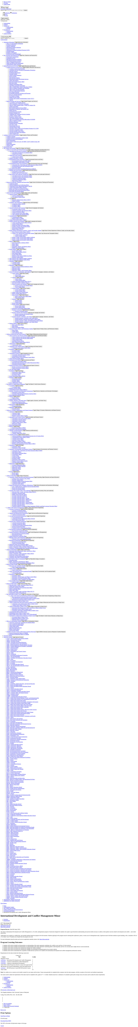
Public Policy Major (13, 590)
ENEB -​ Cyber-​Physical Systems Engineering (16, 736)
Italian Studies (15, 295)
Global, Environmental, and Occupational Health (20, 571)
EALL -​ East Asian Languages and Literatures (16, 720)
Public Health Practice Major (18, 567)
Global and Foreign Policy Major (16, 586)
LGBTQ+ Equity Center (14, 115)
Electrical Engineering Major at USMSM (18, 633)
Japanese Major (18, 300)
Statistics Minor (15, 470)
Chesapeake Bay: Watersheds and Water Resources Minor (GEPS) (27, 450)
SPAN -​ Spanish (10, 875)
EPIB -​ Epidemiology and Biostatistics (15, 754)
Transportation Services (14, 126)
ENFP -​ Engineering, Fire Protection (14, 742)
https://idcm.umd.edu (5, 927)
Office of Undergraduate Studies (13, 621)
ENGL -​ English (10, 743)
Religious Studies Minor (17, 257)
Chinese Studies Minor (20, 280)
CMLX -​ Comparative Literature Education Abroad (18, 691)
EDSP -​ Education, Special (12, 730)
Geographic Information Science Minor (21, 354)
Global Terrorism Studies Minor (16, 358)
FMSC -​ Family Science (11, 758)
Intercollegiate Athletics (14, 77)
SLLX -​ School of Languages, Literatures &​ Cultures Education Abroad (22, 871)
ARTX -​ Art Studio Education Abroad (15, 664)
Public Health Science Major (18, 582)
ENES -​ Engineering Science (13, 740)
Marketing (11, 407)
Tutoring (11, 99)
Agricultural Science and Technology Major (22, 175)
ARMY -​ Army (9, 659)
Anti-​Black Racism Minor (18, 341)
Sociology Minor (16, 381)
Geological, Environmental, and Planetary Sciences (20, 449)
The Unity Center (13, 124)
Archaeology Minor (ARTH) (18, 204)
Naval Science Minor (14, 630)
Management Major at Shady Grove (20, 618)
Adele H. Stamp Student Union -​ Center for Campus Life (22, 105)
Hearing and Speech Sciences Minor (20, 368)
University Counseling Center (16, 129)
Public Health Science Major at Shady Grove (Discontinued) (23, 614)
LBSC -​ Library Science (11, 818)
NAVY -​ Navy (9, 837)
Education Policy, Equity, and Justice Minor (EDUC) (24, 492)
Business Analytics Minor (15, 388)
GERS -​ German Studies (12, 766)
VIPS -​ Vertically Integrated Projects (14, 893)
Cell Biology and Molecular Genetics (17, 429)
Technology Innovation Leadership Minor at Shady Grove (25, 610)
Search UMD (4, 10)
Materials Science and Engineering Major (21, 539)
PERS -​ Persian (9, 844)
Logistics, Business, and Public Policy (17, 400)
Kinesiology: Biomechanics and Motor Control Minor (24, 576)
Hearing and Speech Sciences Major (20, 366)
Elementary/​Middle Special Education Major (22, 481)
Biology (11, 426)
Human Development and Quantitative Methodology (21, 485)
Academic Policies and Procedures (11, 135)
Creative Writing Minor (17, 224)
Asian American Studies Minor (16, 625)
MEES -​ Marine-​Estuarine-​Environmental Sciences (17, 826)
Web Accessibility (7, 1003)
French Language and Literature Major (24, 285)
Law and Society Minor (14, 369)
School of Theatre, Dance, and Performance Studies (21, 328)
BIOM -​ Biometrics (10, 670)
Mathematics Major (16, 467)
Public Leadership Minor (14, 589)
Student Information (10, 144)
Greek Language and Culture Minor (20, 213)
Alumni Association (13, 106)
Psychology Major (16, 374)
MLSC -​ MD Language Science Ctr (14, 831)
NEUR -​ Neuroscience (11, 838)
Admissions (7, 13)
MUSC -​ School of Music (12, 835)
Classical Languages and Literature (17, 207)
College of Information (11, 549)
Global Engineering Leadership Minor (18, 536)
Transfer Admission (10, 46)
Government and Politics (14, 360)
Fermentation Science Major (18, 171)
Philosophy (11, 265)
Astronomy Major (16, 413)
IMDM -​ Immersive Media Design (14, 796)
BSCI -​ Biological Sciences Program (14, 674)
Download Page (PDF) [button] (6, 1020)
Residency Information (11, 52)
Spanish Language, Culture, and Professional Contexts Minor (29, 320)
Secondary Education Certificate (19, 495)
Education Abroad (13, 71)
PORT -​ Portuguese (10, 855)
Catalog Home (6, 4)
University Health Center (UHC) (16, 131)
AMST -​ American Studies (12, 647)
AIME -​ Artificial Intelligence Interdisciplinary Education (19, 645)
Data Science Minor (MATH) (18, 466)
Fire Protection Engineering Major (20, 530)
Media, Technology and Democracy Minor (19, 561)
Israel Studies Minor (16, 253)
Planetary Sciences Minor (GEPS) (20, 461)
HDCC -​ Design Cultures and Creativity (15, 775)
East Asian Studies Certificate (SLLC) (20, 282)
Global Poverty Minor (17, 154)
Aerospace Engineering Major (19, 510)
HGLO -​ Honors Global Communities (15, 782)
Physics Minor (15, 474)
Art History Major (16, 205)
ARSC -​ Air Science (11, 660)
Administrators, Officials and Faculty (11, 899)
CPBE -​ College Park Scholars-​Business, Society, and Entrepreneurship (22, 698)
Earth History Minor (16, 452)
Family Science (12, 568)
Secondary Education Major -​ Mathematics (21, 499)
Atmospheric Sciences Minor (18, 421)
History (11, 241)
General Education (7, 146)
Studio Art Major (16, 201)
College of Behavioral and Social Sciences (16, 334)
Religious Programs (13, 122)
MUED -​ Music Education (12, 832)
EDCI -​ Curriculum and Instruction (14, 722)
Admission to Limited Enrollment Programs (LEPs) (18, 50)
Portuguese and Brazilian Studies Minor (21, 308)
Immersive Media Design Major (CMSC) (21, 442)
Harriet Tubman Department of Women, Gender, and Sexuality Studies (25, 230)
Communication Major (17, 217)
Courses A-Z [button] (6, 26)
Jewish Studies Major (17, 250)
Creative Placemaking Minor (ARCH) (18, 187)
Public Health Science (14, 580)
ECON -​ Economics (11, 721)
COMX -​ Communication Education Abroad (16, 696)
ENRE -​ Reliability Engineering (13, 749)
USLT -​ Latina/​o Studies (11, 891)
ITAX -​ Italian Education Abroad (13, 804)
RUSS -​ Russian (10, 864)
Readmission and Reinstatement (13, 54)
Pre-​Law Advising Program (15, 94)
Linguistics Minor (16, 263)
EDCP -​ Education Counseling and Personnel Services (18, 723)
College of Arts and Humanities (13, 192)
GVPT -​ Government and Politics (14, 771)
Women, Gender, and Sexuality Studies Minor (22, 240)
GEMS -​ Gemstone (10, 762)
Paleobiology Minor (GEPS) (18, 459)
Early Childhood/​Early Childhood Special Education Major (25, 486)
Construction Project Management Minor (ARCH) (20, 186)
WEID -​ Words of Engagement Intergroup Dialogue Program (20, 894)
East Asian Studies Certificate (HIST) (20, 242)
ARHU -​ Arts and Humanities (13, 656)
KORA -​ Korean (10, 811)
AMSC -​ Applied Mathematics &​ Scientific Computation (19, 646)
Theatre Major (15, 331)
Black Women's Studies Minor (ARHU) (21, 232)
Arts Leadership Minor (17, 332)
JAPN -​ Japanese (10, 806)
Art (10, 198)
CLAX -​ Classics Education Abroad (14, 689)
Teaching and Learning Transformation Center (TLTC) (21, 98)
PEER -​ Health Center (11, 842)
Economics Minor (16, 352)
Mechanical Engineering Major (19, 541)
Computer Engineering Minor (19, 524)
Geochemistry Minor (16, 454)
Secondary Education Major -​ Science (20, 501)
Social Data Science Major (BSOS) (17, 376)
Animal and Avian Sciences (15, 155)
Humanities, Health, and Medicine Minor (21, 246)
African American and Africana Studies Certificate (23, 337)
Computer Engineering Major (18, 522)
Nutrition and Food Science (15, 170)
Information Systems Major (18, 392)
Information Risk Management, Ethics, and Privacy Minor (22, 551)
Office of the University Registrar (16, 89)
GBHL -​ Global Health (11, 761)
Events (6, 15)
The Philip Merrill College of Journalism (15, 558)
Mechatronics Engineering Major (19, 511)
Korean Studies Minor (17, 303)
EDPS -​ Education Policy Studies (13, 729)
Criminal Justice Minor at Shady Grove (21, 605)
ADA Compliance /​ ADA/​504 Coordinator (19, 104)
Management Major (16, 406)
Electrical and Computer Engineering (17, 521)
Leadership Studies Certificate (19, 482)
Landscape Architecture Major (19, 178)
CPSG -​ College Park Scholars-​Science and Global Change (19, 712)
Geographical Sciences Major (18, 356)
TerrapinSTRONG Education (16, 123)
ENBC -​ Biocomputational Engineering (15, 734)
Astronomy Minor (16, 414)
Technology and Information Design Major (19, 556)
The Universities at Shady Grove (13, 594)
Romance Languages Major (21, 311)
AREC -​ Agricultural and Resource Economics (17, 655)
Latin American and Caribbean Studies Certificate (20, 258)
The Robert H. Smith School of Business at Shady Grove (22, 615)
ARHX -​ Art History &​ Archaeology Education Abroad (19, 658)
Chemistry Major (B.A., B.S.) (19, 433)
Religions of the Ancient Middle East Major (22, 255)
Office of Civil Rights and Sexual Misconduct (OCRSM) (22, 119)
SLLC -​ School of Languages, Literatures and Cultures (18, 870)
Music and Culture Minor (18, 324)
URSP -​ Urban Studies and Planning (14, 890)
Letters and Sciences (13, 80)
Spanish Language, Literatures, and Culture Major (26, 318)
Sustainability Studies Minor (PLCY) (17, 592)
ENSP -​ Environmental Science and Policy (16, 751)
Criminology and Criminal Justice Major (21, 347)
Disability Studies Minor (17, 480)
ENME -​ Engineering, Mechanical (14, 747)
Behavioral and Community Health (17, 565)
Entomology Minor (16, 446)
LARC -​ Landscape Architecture (13, 814)
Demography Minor (16, 378)
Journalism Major (13, 560)
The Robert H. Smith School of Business (15, 384)
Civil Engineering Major (17, 517)
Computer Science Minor (18, 439)
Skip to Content (7, 1)
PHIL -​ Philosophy (10, 845)
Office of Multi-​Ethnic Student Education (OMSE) (20, 87)
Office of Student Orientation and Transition (19, 88)
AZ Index (5, 3)
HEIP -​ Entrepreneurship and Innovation (15, 778)
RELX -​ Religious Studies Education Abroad (16, 863)
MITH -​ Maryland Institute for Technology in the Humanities (20, 828)
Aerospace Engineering (14, 509)
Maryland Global (13, 83)
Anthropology (12, 343)
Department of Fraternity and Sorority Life (18, 109)
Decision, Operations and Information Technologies (21, 391)
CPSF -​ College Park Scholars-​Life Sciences (16, 711)
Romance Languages (17, 309)
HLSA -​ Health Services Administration (15, 788)
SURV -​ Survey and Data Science (14, 880)
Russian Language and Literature (19, 312)
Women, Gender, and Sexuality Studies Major (22, 238)
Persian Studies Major (20, 305)
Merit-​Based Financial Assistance (13, 59)
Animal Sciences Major (17, 156)
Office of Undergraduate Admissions (14, 43)
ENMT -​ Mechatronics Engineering (14, 748)
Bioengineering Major (17, 534)
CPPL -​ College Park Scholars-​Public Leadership (17, 707)
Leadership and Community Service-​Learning (19, 114)
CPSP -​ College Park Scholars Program (15, 714)
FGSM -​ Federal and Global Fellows (14, 756)
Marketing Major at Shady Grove (19, 619)
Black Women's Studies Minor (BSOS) (21, 342)
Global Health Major (16, 572)
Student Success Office (14, 97)
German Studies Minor (20, 291)
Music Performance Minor (18, 327)
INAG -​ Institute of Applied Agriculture (15, 798)
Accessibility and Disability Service (17, 102)
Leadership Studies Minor (18, 483)
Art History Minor (16, 206)
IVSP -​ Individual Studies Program (14, 805)
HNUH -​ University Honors (12, 792)
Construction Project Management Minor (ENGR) (23, 518)
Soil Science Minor (16, 167)
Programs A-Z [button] (6, 29)
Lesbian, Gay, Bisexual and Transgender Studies (23, 233)
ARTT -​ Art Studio (10, 663)
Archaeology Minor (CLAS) (18, 209)
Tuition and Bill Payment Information (14, 63)
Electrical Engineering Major (18, 526)
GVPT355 (3, 961)
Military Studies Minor (14, 629)
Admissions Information (8, 42)
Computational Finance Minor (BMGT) (18, 389)
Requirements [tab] (6, 920)
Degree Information (10, 140)
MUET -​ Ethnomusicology (12, 833)
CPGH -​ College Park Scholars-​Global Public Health (18, 703)
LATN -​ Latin (9, 817)
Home (4, 905)
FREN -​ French (9, 760)
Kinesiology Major (16, 575)
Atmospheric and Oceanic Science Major (21, 418)
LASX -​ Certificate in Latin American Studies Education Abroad (21, 815)
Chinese (14, 277)
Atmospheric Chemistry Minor (19, 419)
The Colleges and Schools (9, 148)
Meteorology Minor (16, 423)
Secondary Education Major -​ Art (19, 497)
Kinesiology (12, 574)
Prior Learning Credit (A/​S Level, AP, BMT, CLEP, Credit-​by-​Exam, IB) (23, 141)
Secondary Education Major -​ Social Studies (22, 502)
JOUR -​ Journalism (10, 807)
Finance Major (15, 397)
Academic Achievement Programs (17, 68)
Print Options (4, 903)
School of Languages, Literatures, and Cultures (20, 271)
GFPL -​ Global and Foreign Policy (14, 767)
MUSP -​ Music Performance (12, 836)
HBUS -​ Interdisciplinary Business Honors (16, 774)
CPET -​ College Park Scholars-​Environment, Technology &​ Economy (22, 701)
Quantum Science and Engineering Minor (21, 528)
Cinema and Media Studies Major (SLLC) (21, 281)
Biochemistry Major (16, 431)
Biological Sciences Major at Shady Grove (19, 601)
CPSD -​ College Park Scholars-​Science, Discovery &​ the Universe (21, 709)
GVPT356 (3, 963)
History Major (15, 244)
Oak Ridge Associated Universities (17, 85)
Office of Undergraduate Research (17, 90)
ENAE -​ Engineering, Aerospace (13, 732)
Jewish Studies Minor (17, 254)
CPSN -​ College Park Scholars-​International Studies (18, 713)
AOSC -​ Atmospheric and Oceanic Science (16, 651)
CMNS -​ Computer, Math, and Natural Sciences (17, 692)
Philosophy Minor (16, 269)
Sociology (11, 377)
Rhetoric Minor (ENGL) (17, 229)
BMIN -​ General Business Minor (13, 673)
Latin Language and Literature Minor (20, 214)
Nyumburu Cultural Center (15, 116)
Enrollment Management (14, 72)
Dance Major (15, 330)
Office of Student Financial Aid (13, 62)
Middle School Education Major (19, 494)
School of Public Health (11, 564)
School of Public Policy (11, 583)
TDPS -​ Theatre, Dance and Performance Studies (17, 881)
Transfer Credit (9, 145)
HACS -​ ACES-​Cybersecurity (13, 773)
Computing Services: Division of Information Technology (22, 70)
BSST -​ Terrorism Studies (12, 677)
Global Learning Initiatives (15, 75)
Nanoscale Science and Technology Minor (18, 544)
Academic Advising (10, 136)
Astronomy (11, 411)
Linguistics (11, 261)
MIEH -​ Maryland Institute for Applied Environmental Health (20, 827)
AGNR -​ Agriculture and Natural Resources (16, 642)
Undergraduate (6, 23)
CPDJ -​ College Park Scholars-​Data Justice (16, 700)
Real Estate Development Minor (16, 191)
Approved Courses (7, 637)
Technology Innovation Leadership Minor (18, 557)
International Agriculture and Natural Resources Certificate (22, 168)
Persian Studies (15, 304)
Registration (9, 143)
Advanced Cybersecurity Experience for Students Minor (22, 622)
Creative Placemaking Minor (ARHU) (18, 219)
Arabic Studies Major (20, 276)
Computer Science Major (17, 438)
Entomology (12, 445)
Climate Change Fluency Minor (19, 422)
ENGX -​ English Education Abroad (14, 744)
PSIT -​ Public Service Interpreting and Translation (17, 857)
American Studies (13, 194)
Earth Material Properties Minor (19, 453)
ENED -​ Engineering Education (13, 738)
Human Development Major (18, 488)
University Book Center (14, 127)
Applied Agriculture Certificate (16, 158)
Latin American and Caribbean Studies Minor (19, 259)
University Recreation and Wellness (17, 132)
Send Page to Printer (5, 1016)
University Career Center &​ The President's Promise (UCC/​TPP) (24, 128)
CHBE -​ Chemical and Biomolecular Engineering (17, 679)
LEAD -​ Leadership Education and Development (17, 819)
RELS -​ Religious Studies (12, 862)
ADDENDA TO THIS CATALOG (11, 901)
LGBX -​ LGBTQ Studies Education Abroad (16, 822)
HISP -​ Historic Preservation (12, 784)
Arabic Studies (15, 273)
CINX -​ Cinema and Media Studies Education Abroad (18, 686)
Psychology (12, 370)
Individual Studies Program (15, 627)
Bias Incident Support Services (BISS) (18, 107)
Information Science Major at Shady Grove (22, 609)
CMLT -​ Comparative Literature (13, 690)
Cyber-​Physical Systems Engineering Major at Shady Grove (25, 598)
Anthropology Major (16, 345)
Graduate (5, 24)
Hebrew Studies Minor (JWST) (19, 252)
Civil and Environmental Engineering (17, 516)
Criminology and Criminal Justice (16, 346)
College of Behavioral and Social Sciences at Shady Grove (22, 602)
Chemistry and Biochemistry (15, 430)
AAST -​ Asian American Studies (13, 639)
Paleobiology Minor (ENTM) (18, 447)
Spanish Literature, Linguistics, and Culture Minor (26, 322)
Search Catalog (4, 38)
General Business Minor (14, 399)
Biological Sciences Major (15, 425)
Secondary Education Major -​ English (20, 498)
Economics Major (16, 350)
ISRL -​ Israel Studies (11, 801)
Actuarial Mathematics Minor (18, 465)
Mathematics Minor (16, 469)
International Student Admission (13, 47)
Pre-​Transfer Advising (14, 96)
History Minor (15, 245)
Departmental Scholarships (12, 56)
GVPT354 (3, 960)
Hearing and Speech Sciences (16, 365)
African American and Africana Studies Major (22, 338)
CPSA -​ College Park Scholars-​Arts (14, 708)
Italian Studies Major (19, 297)
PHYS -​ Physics (10, 851)
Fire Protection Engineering (15, 529)
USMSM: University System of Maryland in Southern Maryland (21, 631)
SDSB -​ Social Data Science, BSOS (14, 866)
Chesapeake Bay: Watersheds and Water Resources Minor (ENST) (27, 165)
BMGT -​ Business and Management (14, 672)
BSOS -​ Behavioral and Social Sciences (15, 676)
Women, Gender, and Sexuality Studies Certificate (23, 237)
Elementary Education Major (18, 493)
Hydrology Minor (16, 458)
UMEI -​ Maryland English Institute (14, 888)
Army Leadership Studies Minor (16, 623)
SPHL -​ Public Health (11, 877)
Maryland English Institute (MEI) (16, 81)
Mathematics (12, 463)
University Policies (7, 635)
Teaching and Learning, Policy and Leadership (19, 490)
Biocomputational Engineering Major (20, 533)
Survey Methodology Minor (15, 382)
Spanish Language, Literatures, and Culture (22, 316)
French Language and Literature (19, 284)
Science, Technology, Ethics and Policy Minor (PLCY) (21, 591)
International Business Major (18, 402)
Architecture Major (13, 183)
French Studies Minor (20, 286)
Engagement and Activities (15, 111)
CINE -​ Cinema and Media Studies (14, 685)
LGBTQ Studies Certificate (21, 234)
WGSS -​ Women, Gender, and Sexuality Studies (17, 895)
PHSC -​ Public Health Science (13, 850)
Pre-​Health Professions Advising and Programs (19, 93)
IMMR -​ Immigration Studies (13, 797)
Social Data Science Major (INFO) (17, 555)
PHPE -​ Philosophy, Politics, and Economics (16, 848)
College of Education (11, 475)
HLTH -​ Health (9, 791)
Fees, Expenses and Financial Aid (11, 55)
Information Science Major (15, 552)
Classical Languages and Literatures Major (21, 210)
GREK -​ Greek (9, 770)
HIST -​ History (9, 785)
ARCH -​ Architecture (11, 654)
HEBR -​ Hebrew (10, 776)
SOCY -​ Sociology (10, 873)
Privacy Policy (6, 1004)
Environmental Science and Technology (18, 163)
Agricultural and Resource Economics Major (22, 152)
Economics (11, 349)
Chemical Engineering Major (18, 514)
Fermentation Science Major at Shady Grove (19, 613)
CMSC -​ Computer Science (12, 694)
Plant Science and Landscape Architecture (18, 174)
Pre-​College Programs (14, 92)
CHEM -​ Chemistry (10, 681)
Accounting (12, 385)
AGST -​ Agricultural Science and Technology (16, 643)
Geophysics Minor (16, 457)
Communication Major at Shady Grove (18, 611)
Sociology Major (16, 380)
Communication (12, 215)
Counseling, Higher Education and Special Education (21, 477)
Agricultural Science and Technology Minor (22, 177)
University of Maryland (6, 8)
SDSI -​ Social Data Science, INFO (14, 867)
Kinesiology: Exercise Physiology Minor (21, 578)
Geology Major (15, 455)
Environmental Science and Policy (17, 159)
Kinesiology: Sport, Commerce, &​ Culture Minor (23, 579)
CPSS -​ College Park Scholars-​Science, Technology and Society (21, 716)
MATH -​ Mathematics (11, 824)
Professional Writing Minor (18, 227)
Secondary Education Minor (18, 505)
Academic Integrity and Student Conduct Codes (17, 137)
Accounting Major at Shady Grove (20, 617)
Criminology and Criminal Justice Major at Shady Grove (25, 603)
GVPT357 (3, 968)
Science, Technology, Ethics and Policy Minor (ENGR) (21, 547)
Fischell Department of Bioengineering (18, 532)
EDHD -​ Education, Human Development (16, 726)
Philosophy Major (16, 268)
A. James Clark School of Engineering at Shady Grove (21, 595)
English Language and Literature (16, 221)
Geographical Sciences (14, 353)
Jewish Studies (12, 249)
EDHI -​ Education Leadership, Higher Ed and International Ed (20, 727)
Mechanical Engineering (14, 540)
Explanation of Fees (10, 58)
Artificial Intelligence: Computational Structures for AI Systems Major (28, 436)
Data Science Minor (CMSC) (18, 441)
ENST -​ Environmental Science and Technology (17, 752)
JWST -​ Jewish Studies (11, 809)
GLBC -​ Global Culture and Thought (14, 769)
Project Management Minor (18, 520)
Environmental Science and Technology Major (22, 166)
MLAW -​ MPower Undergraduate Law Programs (17, 829)
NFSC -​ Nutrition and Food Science (14, 840)
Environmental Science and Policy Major (21, 160)
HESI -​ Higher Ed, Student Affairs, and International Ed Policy (20, 779)
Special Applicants (10, 48)
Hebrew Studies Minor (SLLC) (19, 293)
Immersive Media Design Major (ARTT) (21, 199)
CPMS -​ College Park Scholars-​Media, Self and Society (19, 705)
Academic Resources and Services (14, 67)
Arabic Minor (18, 274)
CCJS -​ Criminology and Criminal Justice (15, 678)
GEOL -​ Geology (10, 765)
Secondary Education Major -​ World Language (22, 503)
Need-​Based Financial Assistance (13, 60)
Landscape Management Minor (19, 179)
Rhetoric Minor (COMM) (18, 218)
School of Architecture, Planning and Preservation (17, 182)
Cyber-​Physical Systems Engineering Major (22, 525)
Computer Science (13, 434)
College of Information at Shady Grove (18, 606)
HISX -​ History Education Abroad (14, 787)
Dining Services (12, 110)
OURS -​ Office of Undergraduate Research (16, 841)
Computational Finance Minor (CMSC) (21, 437)
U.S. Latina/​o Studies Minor (18, 197)
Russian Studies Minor (20, 315)
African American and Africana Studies (18, 335)
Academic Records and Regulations (14, 139)
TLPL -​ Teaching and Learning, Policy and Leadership (18, 885)
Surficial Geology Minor (17, 462)
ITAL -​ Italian (9, 802)
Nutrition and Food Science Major (20, 173)
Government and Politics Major (19, 361)
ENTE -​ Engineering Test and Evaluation (15, 753)
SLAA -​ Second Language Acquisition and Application (18, 868)
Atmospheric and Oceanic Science (17, 417)
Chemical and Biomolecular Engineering (18, 513)
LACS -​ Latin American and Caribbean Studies (17, 813)
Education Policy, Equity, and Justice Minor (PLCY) (21, 585)
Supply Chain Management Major (20, 403)
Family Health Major (17, 570)
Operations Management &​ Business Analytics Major (24, 393)
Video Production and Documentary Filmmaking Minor (21, 562)
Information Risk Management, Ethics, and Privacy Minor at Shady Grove (29, 608)
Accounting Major (16, 387)
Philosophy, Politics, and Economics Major (22, 270)
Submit (25, 10)
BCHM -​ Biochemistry (11, 668)
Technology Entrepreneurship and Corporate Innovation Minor (23, 548)
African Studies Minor (17, 339)
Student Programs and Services (13, 101)
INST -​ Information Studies (12, 800)
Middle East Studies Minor (18, 247)
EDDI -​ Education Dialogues (13, 725)
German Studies (15, 288)
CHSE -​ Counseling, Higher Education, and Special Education (20, 683)
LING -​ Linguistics (10, 823)
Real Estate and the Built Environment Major (19, 190)
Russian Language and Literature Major (24, 314)
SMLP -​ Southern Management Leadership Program (18, 872)
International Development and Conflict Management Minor (25, 362)
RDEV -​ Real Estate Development (14, 860)
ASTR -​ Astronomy (10, 667)
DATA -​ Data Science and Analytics (14, 718)
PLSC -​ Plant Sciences (11, 854)
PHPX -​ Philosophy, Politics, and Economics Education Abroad (20, 849)
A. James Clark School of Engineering (15, 507)
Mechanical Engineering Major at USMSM (19, 634)
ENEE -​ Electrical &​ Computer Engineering (16, 739)
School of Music (13, 323)
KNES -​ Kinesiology (11, 810)
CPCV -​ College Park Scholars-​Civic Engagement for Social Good (21, 699)
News (6, 14)
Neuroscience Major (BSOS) (18, 372)
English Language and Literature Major (21, 226)
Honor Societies (12, 76)
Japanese (14, 299)
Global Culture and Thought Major (20, 292)
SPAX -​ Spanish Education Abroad (14, 876)
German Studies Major (20, 289)
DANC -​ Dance (10, 717)
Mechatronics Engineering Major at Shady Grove (23, 599)
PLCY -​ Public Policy (11, 853)
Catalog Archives (7, 33)
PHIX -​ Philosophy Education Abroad (15, 846)
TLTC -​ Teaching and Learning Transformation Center (18, 886)
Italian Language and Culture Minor (23, 296)
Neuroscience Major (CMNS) (19, 427)
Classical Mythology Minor (18, 212)
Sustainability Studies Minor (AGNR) (20, 162)
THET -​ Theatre (10, 882)
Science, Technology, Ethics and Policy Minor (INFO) (21, 553)
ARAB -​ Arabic (10, 652)
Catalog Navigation (5, 36)
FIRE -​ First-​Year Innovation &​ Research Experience (18, 757)
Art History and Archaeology (15, 202)
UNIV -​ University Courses (12, 889)
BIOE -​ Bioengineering (11, 669)
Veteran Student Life (14, 133)
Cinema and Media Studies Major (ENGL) (21, 222)
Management (12, 404)
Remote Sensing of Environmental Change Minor (23, 357)
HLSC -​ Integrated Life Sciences (13, 789)
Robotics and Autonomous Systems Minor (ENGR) (21, 545)
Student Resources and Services (10, 66)
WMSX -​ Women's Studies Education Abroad (16, 897)
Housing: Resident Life (14, 113)
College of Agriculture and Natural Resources (16, 149)
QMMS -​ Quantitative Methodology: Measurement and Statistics (21, 859)
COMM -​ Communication (12, 695)
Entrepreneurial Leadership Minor (17, 395)
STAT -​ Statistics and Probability (13, 879)
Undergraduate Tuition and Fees (13, 64)
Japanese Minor (18, 301)
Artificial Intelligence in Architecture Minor (19, 185)
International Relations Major (18, 364)
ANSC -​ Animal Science (12, 648)
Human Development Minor (18, 489)
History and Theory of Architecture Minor (18, 188)
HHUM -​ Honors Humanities (13, 783)
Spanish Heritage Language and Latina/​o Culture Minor (27, 319)
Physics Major (15, 473)
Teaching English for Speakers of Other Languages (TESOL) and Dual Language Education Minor (34, 506)
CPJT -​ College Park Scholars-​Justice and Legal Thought (19, 704)
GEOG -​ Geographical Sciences (13, 764)
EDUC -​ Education (10, 731)
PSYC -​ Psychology (11, 858)
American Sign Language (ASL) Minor (21, 478)
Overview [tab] (5, 919)
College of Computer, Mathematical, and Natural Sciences (19, 410)
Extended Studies (10, 51)
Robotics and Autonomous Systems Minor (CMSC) (24, 443)
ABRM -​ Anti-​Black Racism (12, 641)
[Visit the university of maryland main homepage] (8, 990)
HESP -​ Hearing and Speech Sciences (15, 780)
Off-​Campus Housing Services (16, 118)
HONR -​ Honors (10, 793)
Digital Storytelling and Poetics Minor (20, 225)
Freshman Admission (11, 45)
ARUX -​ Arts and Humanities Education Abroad (17, 665)
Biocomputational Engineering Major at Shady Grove (24, 597)
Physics (11, 471)
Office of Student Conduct (15, 120)
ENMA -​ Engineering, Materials (13, 745)
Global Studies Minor (14, 626)
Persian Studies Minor (20, 307)
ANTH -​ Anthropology (11, 650)
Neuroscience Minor (16, 373)
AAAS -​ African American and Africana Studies (17, 638)
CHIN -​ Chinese (10, 682)
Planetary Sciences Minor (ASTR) (20, 415)
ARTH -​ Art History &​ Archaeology (14, 661)
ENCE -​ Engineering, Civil (12, 735)
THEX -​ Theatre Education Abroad (14, 884)
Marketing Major (16, 408)
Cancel (2, 1025)
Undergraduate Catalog (8, 907)
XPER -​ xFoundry (10, 898)
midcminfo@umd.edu (5, 925)
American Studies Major (17, 195)
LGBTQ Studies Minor (20, 236)
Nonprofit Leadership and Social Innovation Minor (20, 587)
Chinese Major (18, 279)
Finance (11, 396)
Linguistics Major (16, 262)
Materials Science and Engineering (17, 537)
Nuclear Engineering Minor (18, 543)
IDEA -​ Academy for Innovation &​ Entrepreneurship (18, 795)
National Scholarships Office (15, 84)
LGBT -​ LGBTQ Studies (12, 820)
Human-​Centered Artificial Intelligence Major (22, 266)
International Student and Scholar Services (18, 79)
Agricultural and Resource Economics (17, 151)
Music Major (15, 326)
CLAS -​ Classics (10, 687)
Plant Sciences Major (17, 180)
